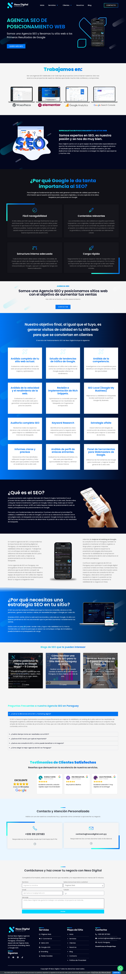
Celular (66, 890)
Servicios (52, 5)
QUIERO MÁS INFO (16, 46)
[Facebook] (13, 957)
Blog (89, 5)
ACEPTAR (116, 972)
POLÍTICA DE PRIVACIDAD (101, 972)
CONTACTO (111, 5)
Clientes (66, 5)
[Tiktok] (22, 957)
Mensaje (25, 897)
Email (24, 890)
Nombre (25, 882)
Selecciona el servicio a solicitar (75, 882)
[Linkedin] (18, 957)
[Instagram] (9, 957)
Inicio (42, 5)
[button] (120, 968)
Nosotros (80, 5)
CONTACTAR (63, 307)
